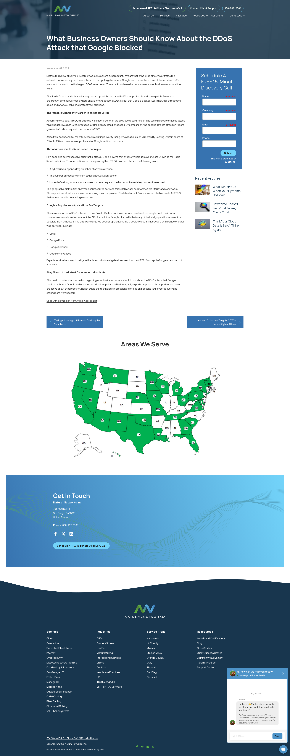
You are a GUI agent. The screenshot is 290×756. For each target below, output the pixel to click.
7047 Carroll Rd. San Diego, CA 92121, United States (72, 738)
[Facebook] (55, 534)
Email (205, 124)
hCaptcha (229, 161)
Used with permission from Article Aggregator (72, 300)
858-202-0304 (232, 8)
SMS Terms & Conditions (73, 749)
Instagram (152, 746)
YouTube (142, 746)
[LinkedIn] (71, 534)
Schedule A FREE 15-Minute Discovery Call (157, 8)
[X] (63, 534)
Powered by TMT (95, 749)
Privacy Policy (53, 749)
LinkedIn (147, 746)
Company (207, 110)
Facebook (137, 746)
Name (205, 96)
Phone (206, 138)
